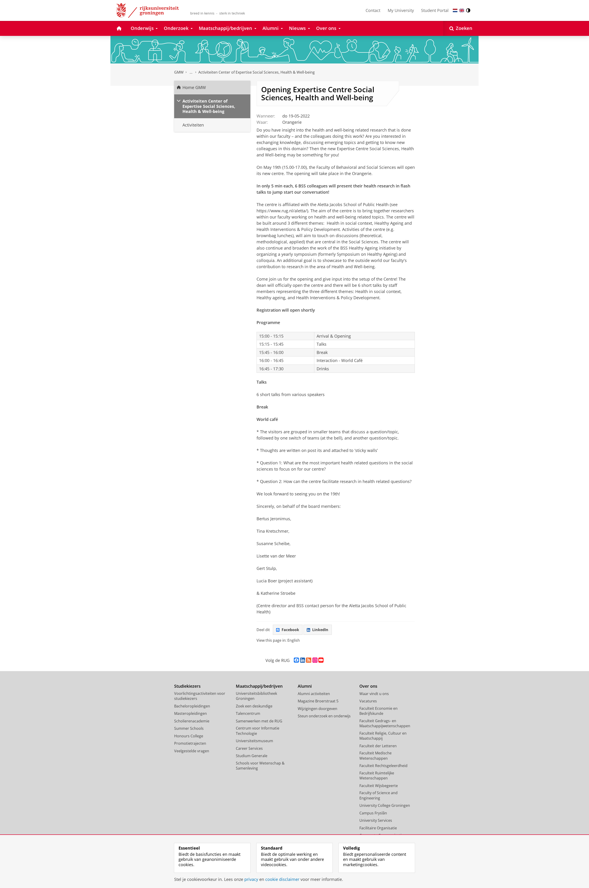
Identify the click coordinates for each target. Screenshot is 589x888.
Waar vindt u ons (374, 693)
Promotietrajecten (190, 743)
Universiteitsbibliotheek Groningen (256, 696)
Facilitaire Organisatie (378, 828)
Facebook (290, 629)
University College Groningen (384, 805)
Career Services (249, 748)
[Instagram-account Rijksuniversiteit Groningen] (315, 660)
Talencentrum (248, 713)
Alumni (305, 686)
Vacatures (368, 701)
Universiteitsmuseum (254, 740)
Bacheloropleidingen (192, 706)
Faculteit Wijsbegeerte (378, 785)
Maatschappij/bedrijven (259, 686)
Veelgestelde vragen (191, 750)
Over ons (368, 686)
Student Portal (435, 10)
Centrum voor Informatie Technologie (257, 731)
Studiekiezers (187, 686)
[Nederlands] (455, 10)
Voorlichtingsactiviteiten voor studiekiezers (199, 696)
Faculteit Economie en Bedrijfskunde (378, 711)
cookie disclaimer (282, 879)
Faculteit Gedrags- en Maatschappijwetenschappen (384, 723)
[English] (461, 10)
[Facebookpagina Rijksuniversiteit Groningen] (296, 660)
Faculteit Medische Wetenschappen (375, 755)
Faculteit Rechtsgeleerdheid (383, 765)
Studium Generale (251, 755)
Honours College (188, 736)
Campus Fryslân (373, 813)
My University (401, 10)
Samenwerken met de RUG (259, 721)
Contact (373, 10)
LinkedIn (320, 629)
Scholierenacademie (191, 721)
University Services (375, 820)
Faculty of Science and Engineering (378, 795)
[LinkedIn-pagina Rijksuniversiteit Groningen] (302, 660)
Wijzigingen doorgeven (317, 708)
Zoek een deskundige (254, 706)
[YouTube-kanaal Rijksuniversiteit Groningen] (320, 660)
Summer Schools (189, 728)
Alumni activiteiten (314, 693)
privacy (251, 879)
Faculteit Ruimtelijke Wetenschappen (376, 775)
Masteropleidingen (190, 713)
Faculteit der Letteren (378, 745)
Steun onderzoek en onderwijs (324, 715)
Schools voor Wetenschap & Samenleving (260, 766)
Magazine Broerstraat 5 (318, 701)
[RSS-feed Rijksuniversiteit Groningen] (308, 660)
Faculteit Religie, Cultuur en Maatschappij (383, 736)
